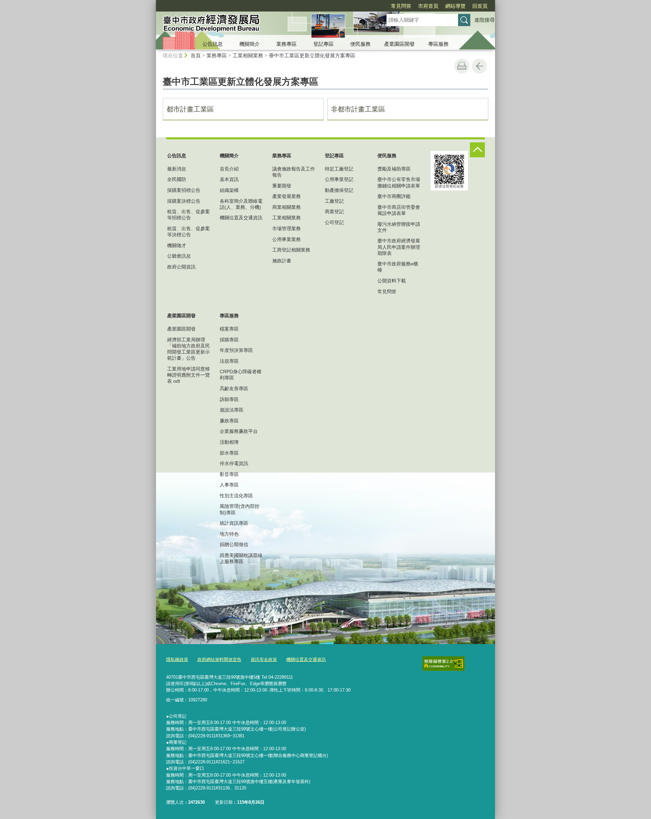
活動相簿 (229, 442)
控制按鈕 (477, 149)
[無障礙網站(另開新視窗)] (443, 663)
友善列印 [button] (461, 66)
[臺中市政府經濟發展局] (263, 24)
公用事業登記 (339, 179)
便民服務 (360, 44)
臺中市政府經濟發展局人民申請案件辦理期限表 (398, 247)
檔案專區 (229, 329)
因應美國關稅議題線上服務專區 (241, 558)
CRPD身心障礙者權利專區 (240, 374)
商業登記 (334, 211)
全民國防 (176, 179)
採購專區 (229, 339)
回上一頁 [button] (479, 66)
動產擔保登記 (339, 190)
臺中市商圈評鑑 (394, 196)
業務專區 (286, 44)
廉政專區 (229, 420)
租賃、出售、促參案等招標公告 (188, 214)
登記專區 (323, 44)
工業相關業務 (248, 55)
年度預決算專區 (236, 350)
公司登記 (334, 222)
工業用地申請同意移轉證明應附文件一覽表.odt (188, 375)
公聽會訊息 (179, 256)
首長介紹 (229, 169)
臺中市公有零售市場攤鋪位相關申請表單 (398, 182)
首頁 (196, 55)
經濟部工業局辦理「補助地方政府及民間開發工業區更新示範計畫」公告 (188, 349)
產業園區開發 (399, 44)
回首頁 (480, 6)
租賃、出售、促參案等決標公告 (188, 231)
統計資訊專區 (234, 523)
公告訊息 (212, 44)
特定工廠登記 (339, 169)
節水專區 (229, 453)
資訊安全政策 (264, 659)
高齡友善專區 (234, 388)
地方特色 (229, 534)
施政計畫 (281, 260)
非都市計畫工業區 (358, 109)
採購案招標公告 (183, 190)
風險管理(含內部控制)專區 (239, 509)
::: (153, 3)
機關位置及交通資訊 (241, 217)
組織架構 (229, 190)
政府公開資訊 (181, 266)
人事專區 (229, 484)
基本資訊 (229, 179)
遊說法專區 (231, 410)
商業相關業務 (286, 207)
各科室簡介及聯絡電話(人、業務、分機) (241, 204)
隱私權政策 (177, 659)
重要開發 (281, 185)
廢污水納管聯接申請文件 (398, 227)
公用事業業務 (286, 239)
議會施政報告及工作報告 (293, 172)
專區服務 (438, 44)
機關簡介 (249, 44)
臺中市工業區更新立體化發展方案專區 (312, 55)
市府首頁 (428, 6)
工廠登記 (334, 201)
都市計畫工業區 (190, 109)
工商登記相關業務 (291, 250)
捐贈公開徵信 (234, 544)
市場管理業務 (286, 228)
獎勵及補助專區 (394, 169)
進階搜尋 (484, 20)
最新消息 (176, 169)
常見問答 (401, 6)
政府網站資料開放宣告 (219, 659)
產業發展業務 (286, 196)
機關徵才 (176, 245)
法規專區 (229, 361)
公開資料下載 (391, 280)
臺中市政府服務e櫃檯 (397, 267)
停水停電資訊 (234, 463)
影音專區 (229, 474)
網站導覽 (455, 6)
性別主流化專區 (236, 495)
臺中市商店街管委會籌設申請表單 (398, 210)
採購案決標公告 (183, 201)
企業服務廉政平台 (239, 431)
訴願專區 (229, 399)
